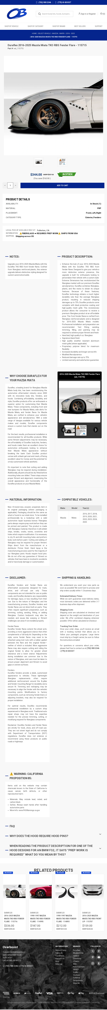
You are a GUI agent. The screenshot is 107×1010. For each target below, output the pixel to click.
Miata (74, 518)
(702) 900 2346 (44, 2)
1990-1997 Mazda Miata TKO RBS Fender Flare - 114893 (66, 918)
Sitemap (59, 964)
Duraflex (13, 45)
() (103, 14)
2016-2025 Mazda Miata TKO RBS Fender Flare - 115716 (14, 918)
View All (76, 983)
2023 (90, 519)
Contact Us (59, 958)
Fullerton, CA (43, 230)
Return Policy (60, 950)
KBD (74, 964)
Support (98, 26)
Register (92, 14)
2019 (85, 516)
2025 (85, 522)
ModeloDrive (78, 953)
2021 (95, 516)
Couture (76, 975)
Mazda (63, 518)
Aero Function (79, 967)
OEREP (76, 969)
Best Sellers (80, 26)
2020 (90, 516)
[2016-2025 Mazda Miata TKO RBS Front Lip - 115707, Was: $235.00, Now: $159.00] (92, 892)
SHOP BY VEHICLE (11, 26)
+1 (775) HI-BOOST (66, 1003)
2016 (85, 514)
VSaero (76, 961)
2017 (90, 514)
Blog (57, 961)
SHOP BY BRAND (58, 26)
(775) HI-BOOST (64, 2)
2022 (85, 519)
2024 (95, 519)
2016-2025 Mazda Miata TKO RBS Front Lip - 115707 (91, 918)
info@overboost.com (16, 1003)
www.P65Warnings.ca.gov (29, 810)
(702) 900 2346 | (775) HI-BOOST (19, 966)
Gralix (75, 972)
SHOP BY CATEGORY (35, 26)
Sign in (83, 14)
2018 (95, 514)
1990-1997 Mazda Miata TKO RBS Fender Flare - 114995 (40, 918)
